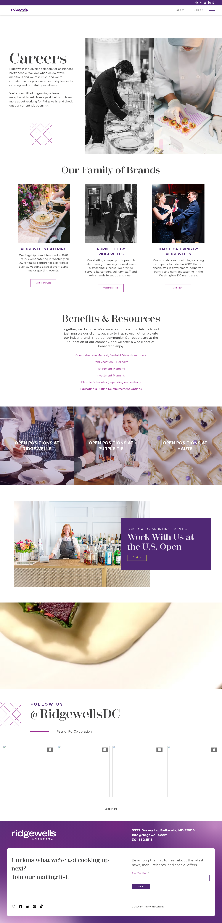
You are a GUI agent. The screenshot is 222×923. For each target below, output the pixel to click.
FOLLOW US (47, 704)
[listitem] (37, 446)
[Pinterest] (205, 2)
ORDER (180, 10)
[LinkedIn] (209, 2)
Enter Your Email (139, 873)
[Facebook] (196, 2)
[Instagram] (200, 2)
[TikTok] (213, 2)
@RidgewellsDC (75, 713)
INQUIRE (198, 10)
